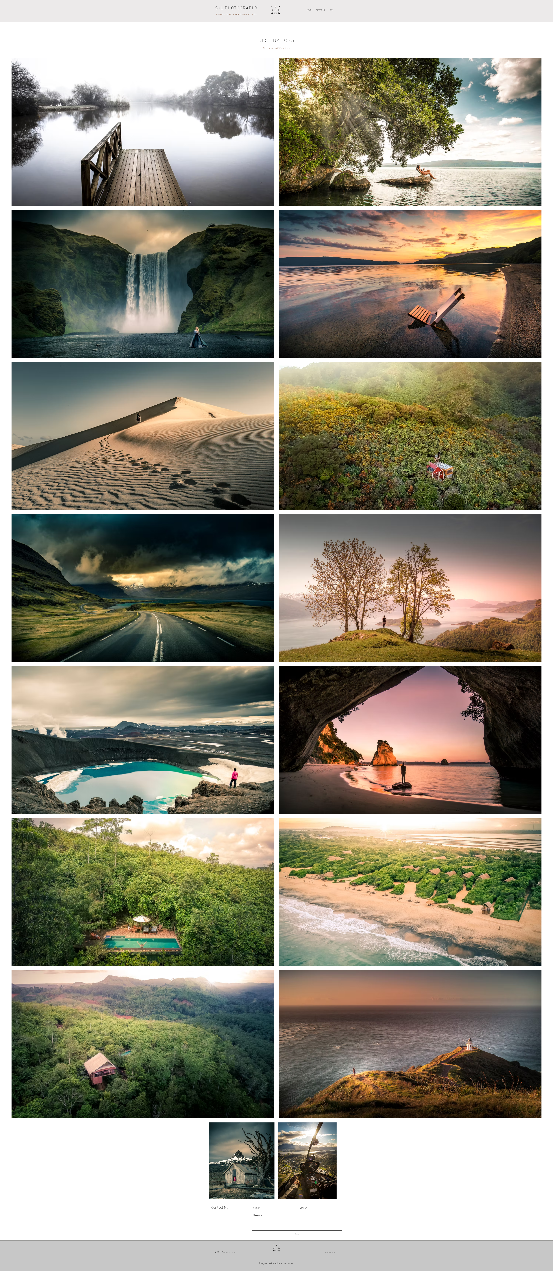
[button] (320, 10)
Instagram (335, 1252)
